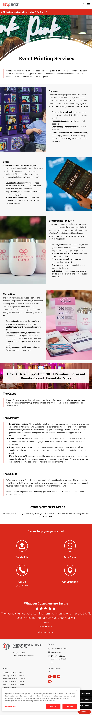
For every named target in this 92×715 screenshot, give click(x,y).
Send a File (85, 693)
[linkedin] (59, 676)
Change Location (19, 653)
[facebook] (50, 676)
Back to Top (85, 712)
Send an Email (56, 652)
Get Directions (70, 581)
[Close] (76, 690)
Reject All (53, 706)
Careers (85, 705)
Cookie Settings (10, 706)
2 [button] (43, 626)
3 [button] (46, 626)
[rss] (50, 681)
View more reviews (46, 632)
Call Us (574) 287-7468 (59, 648)
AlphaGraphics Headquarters (23, 656)
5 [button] (52, 626)
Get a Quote (85, 699)
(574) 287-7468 (22, 585)
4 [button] (49, 626)
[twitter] (54, 676)
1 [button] (40, 626)
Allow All (70, 706)
